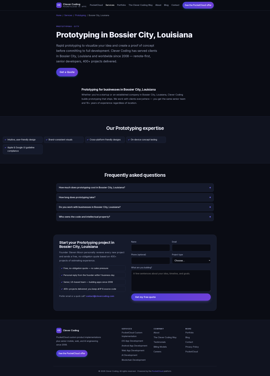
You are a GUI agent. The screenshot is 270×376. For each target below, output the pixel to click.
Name (133, 242)
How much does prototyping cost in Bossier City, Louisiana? (92, 187)
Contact (175, 5)
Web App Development (133, 350)
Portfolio (121, 5)
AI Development (129, 355)
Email (174, 242)
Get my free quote (145, 297)
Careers (157, 351)
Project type (177, 254)
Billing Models (160, 347)
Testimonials (160, 342)
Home (58, 15)
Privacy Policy (192, 347)
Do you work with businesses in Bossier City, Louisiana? (90, 207)
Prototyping (80, 15)
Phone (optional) (138, 254)
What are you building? (141, 267)
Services (110, 5)
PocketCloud (96, 5)
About (158, 5)
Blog (166, 5)
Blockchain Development (134, 360)
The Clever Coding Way (141, 5)
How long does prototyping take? (77, 197)
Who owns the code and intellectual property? (84, 216)
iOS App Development (132, 341)
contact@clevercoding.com (100, 296)
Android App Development (134, 345)
